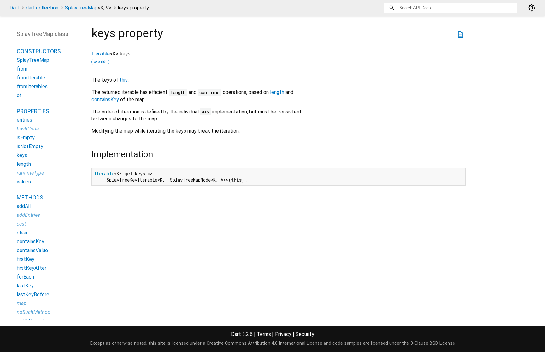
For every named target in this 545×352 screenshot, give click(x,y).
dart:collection (42, 8)
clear (22, 233)
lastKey (25, 286)
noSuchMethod (33, 312)
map (21, 303)
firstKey (25, 259)
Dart (14, 8)
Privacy (283, 334)
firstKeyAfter (31, 268)
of (19, 95)
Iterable (100, 53)
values (24, 182)
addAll (24, 206)
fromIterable (31, 78)
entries (24, 120)
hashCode (28, 129)
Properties (33, 111)
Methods (30, 197)
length (277, 92)
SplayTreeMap (88, 8)
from (22, 69)
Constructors (39, 51)
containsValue (32, 250)
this (124, 80)
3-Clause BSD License (432, 343)
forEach (25, 277)
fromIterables (32, 86)
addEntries (28, 215)
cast (21, 224)
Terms (264, 334)
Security (305, 334)
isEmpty (26, 138)
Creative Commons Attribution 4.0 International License (264, 343)
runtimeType (30, 173)
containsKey (105, 99)
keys (22, 155)
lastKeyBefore (33, 294)
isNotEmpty (30, 146)
